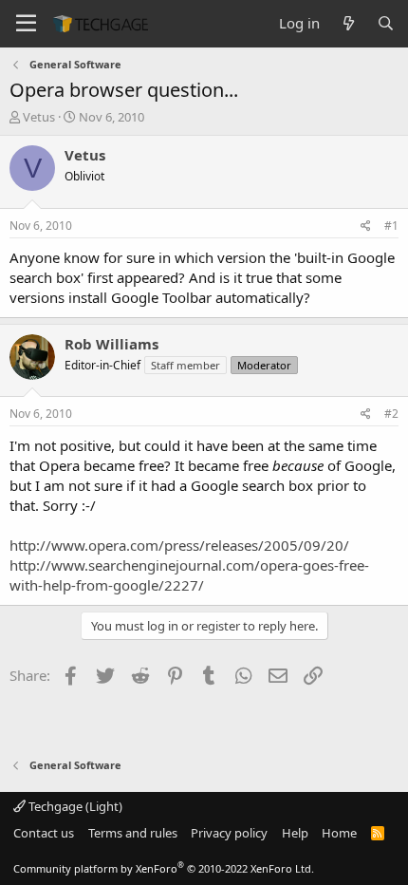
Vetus (39, 116)
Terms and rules (132, 832)
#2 (391, 413)
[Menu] (26, 23)
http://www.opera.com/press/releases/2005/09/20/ (179, 545)
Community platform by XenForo (163, 868)
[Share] (366, 226)
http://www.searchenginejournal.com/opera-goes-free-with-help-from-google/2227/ (189, 574)
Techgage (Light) (74, 806)
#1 (391, 225)
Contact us (43, 832)
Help (295, 832)
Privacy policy (229, 832)
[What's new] (347, 23)
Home (339, 832)
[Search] (385, 23)
